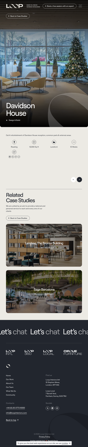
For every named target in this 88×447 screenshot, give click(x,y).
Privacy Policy (44, 436)
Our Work (10, 379)
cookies (65, 443)
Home (8, 375)
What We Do (11, 391)
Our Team (9, 387)
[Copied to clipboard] (15, 156)
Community (10, 395)
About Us (9, 383)
